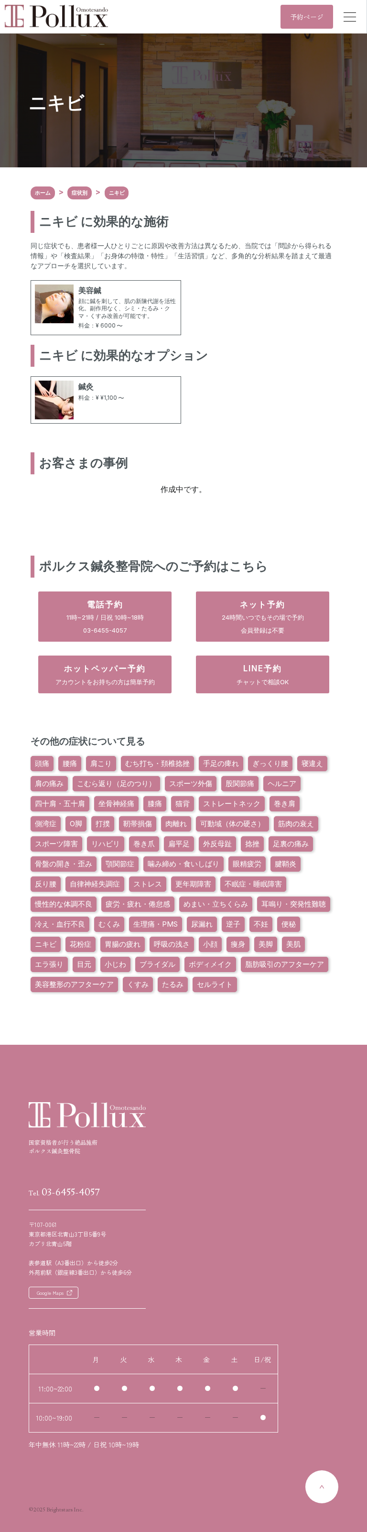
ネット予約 (263, 617)
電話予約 (105, 617)
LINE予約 (263, 674)
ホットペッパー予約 (105, 674)
